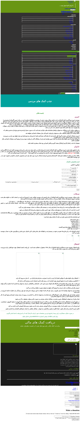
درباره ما (74, 47)
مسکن (71, 35)
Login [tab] (74, 388)
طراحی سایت (32, 385)
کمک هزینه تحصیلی (68, 37)
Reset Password (75, 400)
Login (69, 400)
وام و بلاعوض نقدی (68, 26)
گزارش (74, 40)
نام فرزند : (73, 168)
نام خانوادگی (56, 182)
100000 (75, 335)
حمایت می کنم (72, 340)
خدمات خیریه (73, 24)
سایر (76, 337)
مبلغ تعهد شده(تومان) (11, 182)
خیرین (71, 17)
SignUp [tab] (74, 389)
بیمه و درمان (69, 33)
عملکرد (71, 41)
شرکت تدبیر (24, 385)
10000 (75, 332)
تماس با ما (73, 48)
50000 (75, 333)
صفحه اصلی (73, 14)
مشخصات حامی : (71, 180)
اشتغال (71, 23)
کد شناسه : (73, 171)
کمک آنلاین (74, 44)
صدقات (71, 21)
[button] (72, 9)
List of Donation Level (73, 418)
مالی (71, 43)
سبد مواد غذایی (69, 31)
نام (75, 182)
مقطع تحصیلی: (72, 177)
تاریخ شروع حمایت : (71, 185)
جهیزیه (71, 28)
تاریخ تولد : (73, 174)
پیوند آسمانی (73, 46)
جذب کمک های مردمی (71, 16)
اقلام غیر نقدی (69, 29)
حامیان (71, 19)
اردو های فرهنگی (68, 38)
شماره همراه (35, 182)
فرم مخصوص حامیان (72, 162)
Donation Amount (74, 416)
